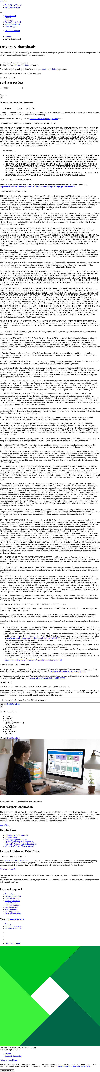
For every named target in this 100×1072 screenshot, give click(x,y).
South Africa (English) (13, 5)
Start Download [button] (13, 704)
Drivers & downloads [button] (13, 22)
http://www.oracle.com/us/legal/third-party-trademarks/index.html (32, 638)
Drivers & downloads (13, 896)
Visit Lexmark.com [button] (12, 7)
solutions (25, 65)
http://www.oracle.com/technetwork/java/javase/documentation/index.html (33, 660)
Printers (8, 924)
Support (8, 37)
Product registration (12, 898)
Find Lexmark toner (12, 905)
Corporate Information (13, 1056)
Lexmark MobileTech (13, 914)
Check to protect (11, 907)
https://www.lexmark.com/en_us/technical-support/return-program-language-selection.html (37, 187)
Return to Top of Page (8, 1060)
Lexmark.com (15, 918)
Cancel (3, 704)
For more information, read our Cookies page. (72, 1066)
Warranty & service (12, 901)
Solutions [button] (8, 20)
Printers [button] (8, 18)
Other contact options (13, 943)
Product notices (11, 909)
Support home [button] (10, 16)
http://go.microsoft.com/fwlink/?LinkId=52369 (67, 672)
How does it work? (7, 869)
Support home (10, 894)
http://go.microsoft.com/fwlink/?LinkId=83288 (47, 678)
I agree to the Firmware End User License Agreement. (25, 700)
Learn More (4, 825)
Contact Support (11, 903)
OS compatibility (11, 912)
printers (17, 65)
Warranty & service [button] (12, 24)
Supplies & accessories (13, 926)
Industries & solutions (13, 928)
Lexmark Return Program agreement (44, 119)
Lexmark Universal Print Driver (16, 861)
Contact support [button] (11, 26)
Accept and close (7, 1071)
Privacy (8, 1054)
